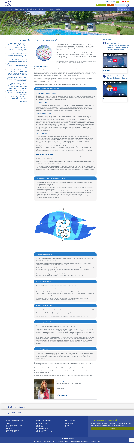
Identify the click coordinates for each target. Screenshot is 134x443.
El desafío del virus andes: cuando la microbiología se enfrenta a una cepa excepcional (17, 79)
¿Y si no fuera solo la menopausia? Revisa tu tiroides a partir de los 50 (17, 65)
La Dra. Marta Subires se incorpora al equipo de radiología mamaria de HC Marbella (17, 49)
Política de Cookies (89, 441)
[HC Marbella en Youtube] (65, 438)
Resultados (68, 426)
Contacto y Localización (56, 9)
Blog (127, 9)
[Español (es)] (128, 1)
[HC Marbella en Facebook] (61, 438)
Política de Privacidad (80, 441)
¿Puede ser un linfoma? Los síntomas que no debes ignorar (18, 60)
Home (57, 400)
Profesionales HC (71, 420)
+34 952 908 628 (110, 2)
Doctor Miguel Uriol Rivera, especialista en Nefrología (19, 97)
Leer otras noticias (64, 395)
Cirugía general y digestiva (12, 430)
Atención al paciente (43, 420)
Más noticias (23, 101)
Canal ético (66, 441)
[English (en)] (125, 1)
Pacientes (9, 9)
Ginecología (9, 428)
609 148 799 (40, 425)
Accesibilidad (97, 441)
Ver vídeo (107, 70)
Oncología (8, 423)
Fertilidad (8, 426)
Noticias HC (62, 400)
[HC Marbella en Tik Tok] (71, 438)
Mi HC (111, 5)
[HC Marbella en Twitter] (63, 438)
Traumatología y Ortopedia (12, 431)
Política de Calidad (60, 441)
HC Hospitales (38, 441)
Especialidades (19, 9)
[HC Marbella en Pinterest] (73, 438)
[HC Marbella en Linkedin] (67, 438)
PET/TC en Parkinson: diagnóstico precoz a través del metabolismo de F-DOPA (17, 92)
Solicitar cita (101, 5)
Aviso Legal (72, 441)
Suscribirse (112, 428)
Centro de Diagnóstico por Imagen (14, 425)
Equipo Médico (31, 9)
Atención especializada (14, 420)
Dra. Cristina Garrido (61, 381)
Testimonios (121, 9)
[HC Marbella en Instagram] (69, 438)
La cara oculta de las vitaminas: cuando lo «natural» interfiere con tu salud (17, 55)
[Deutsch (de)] (123, 1)
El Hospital (42, 9)
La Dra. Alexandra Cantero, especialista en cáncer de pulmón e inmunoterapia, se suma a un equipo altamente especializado (17, 86)
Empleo (67, 425)
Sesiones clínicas (69, 423)
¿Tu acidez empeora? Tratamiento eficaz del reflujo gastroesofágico (17, 44)
